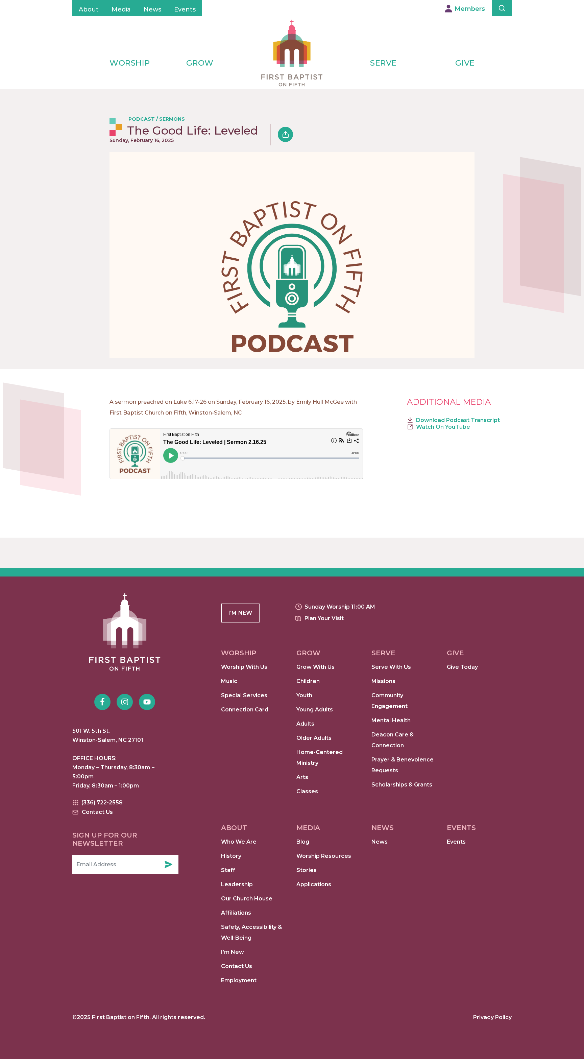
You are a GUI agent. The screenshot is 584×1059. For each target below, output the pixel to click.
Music (229, 681)
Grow (200, 63)
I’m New (232, 952)
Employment (239, 980)
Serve (383, 63)
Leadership (237, 884)
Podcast (141, 119)
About (89, 9)
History (231, 856)
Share (285, 134)
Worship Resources (323, 856)
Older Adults (314, 738)
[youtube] (147, 702)
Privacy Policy (492, 1017)
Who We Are (239, 842)
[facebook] (102, 702)
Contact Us (236, 966)
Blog (302, 842)
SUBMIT (168, 864)
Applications (313, 884)
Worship (130, 63)
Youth (304, 695)
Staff (228, 870)
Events (185, 9)
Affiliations (236, 913)
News (152, 9)
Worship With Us (244, 667)
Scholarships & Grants (401, 784)
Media (121, 9)
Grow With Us (315, 667)
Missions (383, 681)
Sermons (172, 119)
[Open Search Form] (502, 8)
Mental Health (391, 720)
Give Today (462, 667)
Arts (302, 777)
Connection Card (244, 709)
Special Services (244, 695)
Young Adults (314, 709)
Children (308, 681)
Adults (305, 724)
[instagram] (125, 702)
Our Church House (246, 898)
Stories (306, 870)
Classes (307, 791)
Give (465, 63)
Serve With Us (391, 667)
